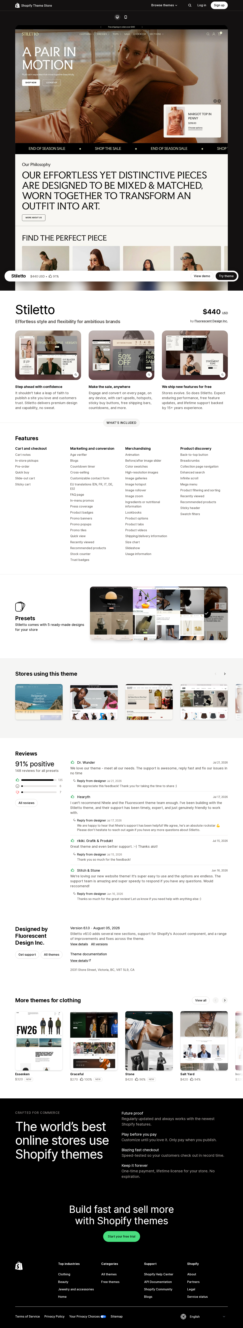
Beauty (63, 1282)
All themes (51, 954)
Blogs (148, 1297)
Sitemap (117, 1316)
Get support (27, 954)
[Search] (190, 5)
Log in (201, 5)
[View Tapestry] (111, 613)
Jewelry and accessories (76, 1289)
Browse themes (162, 5)
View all (200, 1000)
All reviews (26, 803)
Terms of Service (27, 1316)
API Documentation (158, 1282)
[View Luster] (182, 613)
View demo (202, 276)
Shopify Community (158, 1289)
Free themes (110, 1282)
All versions (99, 944)
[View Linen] (158, 613)
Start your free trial (121, 1236)
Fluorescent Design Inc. (211, 321)
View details (79, 944)
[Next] (225, 674)
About (191, 1274)
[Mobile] (126, 17)
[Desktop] (117, 17)
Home (62, 1297)
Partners (193, 1282)
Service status (197, 1297)
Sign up (219, 5)
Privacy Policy (54, 1316)
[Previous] (216, 674)
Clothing (64, 1274)
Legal (191, 1289)
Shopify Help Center (158, 1274)
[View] (39, 702)
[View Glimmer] (135, 613)
